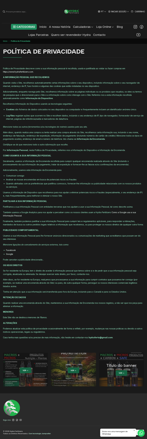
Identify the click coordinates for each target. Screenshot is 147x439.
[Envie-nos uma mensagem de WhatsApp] (141, 433)
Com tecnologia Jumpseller (40, 434)
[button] (24, 27)
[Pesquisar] (4, 11)
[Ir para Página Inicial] (71, 11)
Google (9, 254)
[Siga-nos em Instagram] (135, 26)
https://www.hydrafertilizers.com (18, 72)
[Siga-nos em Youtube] (138, 34)
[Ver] (25, 369)
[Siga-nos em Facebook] (141, 26)
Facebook (11, 250)
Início (5, 41)
